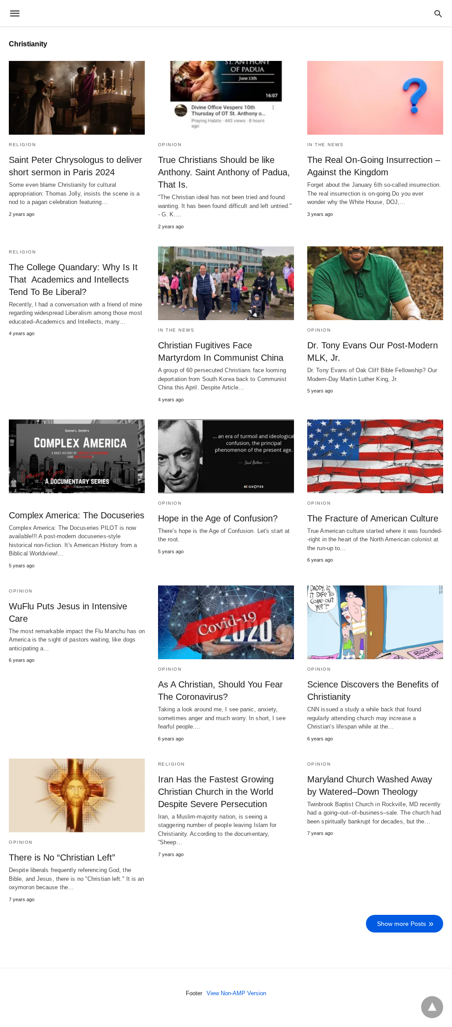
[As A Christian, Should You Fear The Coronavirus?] (226, 622)
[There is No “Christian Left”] (77, 795)
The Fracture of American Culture (372, 518)
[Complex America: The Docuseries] (77, 456)
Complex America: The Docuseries (76, 515)
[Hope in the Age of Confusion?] (226, 456)
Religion (22, 144)
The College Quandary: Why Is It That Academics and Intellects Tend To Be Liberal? (73, 279)
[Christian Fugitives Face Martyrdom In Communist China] (226, 283)
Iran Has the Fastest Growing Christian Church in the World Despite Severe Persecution (216, 791)
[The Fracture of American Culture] (375, 456)
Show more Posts (401, 923)
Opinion (170, 144)
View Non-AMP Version (236, 993)
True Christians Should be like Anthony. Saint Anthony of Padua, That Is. (224, 172)
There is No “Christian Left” (62, 857)
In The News (325, 144)
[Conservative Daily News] (225, 13)
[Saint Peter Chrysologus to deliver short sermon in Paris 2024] (77, 98)
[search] (438, 13)
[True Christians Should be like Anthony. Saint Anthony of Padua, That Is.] (226, 98)
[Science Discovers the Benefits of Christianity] (375, 622)
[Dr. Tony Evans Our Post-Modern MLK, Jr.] (375, 283)
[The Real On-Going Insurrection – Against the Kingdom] (375, 98)
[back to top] (432, 1007)
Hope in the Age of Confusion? (218, 518)
